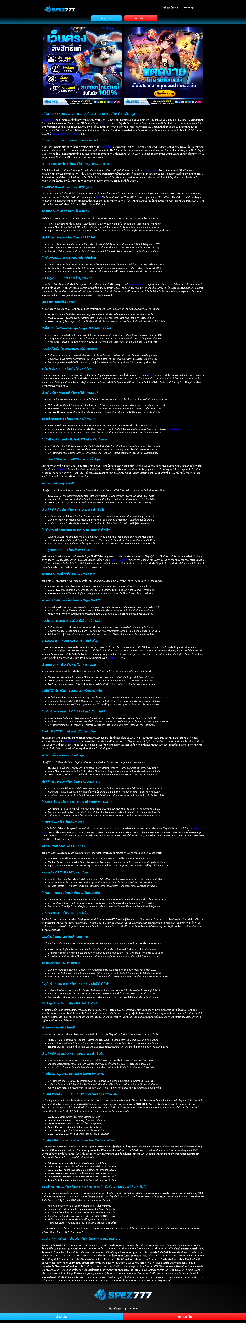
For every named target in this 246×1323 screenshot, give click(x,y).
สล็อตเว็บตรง (170, 7)
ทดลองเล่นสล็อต (119, 560)
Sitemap (189, 7)
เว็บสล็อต (61, 469)
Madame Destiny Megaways (66, 134)
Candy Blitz (105, 123)
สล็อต (98, 197)
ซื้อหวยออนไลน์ (136, 284)
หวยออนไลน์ (173, 429)
